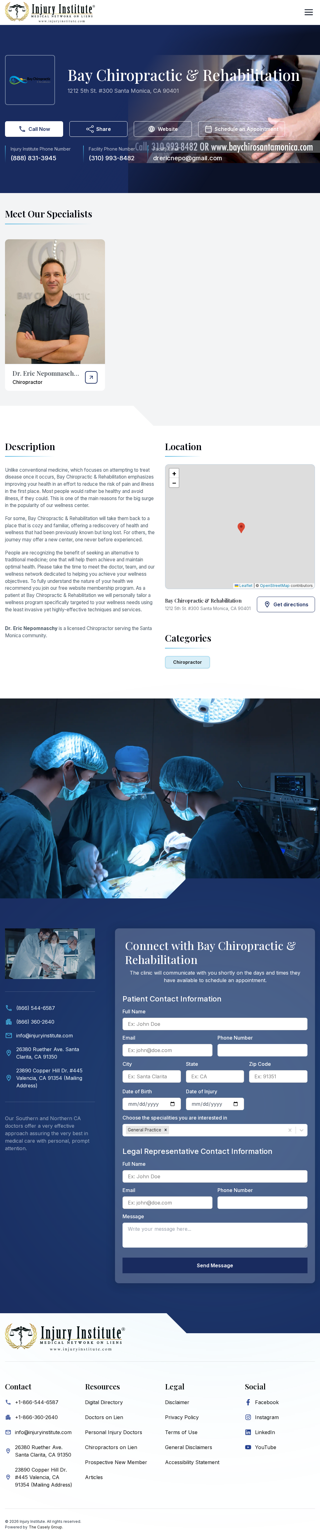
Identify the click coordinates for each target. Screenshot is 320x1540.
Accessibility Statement (192, 1462)
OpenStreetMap (275, 585)
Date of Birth (137, 1091)
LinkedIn (265, 1432)
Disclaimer (177, 1402)
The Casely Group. (46, 1527)
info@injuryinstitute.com (43, 1432)
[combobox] (171, 1130)
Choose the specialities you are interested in (174, 1118)
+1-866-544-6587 (36, 1402)
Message (133, 1216)
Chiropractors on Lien (111, 1447)
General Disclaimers (188, 1447)
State (192, 1064)
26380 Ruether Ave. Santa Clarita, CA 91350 (43, 1451)
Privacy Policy (182, 1417)
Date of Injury (201, 1091)
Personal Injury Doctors (113, 1432)
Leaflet (245, 585)
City (127, 1064)
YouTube (265, 1447)
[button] (240, 527)
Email (128, 1038)
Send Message (215, 1265)
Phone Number (235, 1038)
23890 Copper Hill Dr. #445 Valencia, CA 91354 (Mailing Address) (43, 1477)
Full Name (134, 1011)
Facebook (267, 1402)
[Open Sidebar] (308, 12)
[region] (240, 526)
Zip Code (260, 1064)
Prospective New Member (116, 1462)
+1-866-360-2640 (36, 1417)
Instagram (267, 1417)
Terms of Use (181, 1432)
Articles (94, 1477)
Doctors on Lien (104, 1417)
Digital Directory (104, 1402)
